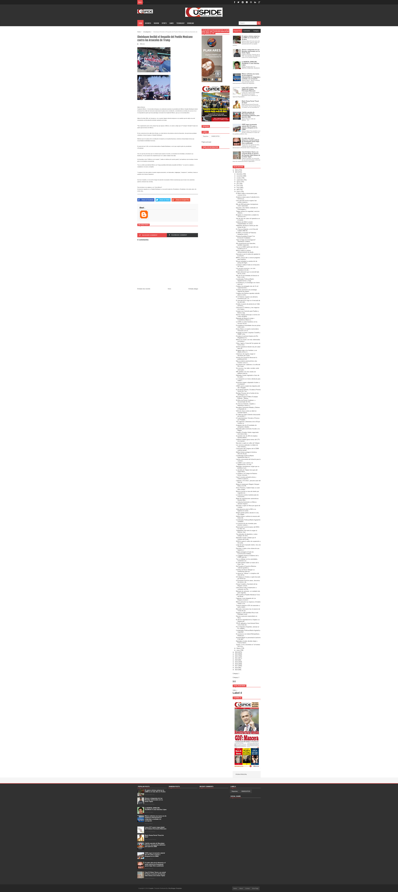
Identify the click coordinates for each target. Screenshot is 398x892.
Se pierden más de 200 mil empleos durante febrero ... (247, 436)
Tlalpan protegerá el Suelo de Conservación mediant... (245, 552)
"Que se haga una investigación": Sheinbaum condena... (246, 240)
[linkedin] (255, 2)
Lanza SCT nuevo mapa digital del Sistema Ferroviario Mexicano (155, 828)
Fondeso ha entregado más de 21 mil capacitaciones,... (247, 287)
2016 (236, 667)
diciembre (239, 174)
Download (190, 23)
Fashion (156, 23)
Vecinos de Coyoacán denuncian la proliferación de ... (246, 358)
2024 (236, 652)
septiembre (240, 180)
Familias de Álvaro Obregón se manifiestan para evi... (245, 570)
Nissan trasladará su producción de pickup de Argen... (246, 262)
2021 (236, 658)
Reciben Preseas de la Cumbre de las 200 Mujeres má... (247, 394)
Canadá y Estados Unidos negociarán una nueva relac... (247, 433)
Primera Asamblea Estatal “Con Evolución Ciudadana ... (245, 237)
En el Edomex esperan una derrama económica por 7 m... (247, 297)
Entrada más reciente (143, 289)
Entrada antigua (193, 289)
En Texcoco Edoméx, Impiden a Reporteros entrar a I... (245, 404)
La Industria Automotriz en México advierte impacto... (246, 502)
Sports (164, 23)
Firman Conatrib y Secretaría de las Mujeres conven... (246, 584)
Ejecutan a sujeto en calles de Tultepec (248, 443)
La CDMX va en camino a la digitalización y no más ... (244, 463)
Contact (247, 888)
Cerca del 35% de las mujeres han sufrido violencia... (246, 201)
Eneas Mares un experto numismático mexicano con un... (247, 329)
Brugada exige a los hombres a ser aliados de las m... (246, 351)
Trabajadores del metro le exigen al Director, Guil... (246, 531)
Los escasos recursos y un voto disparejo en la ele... (245, 269)
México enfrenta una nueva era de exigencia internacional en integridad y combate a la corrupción (155, 818)
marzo (238, 191)
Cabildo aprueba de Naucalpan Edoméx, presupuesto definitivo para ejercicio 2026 (155, 845)
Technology (180, 23)
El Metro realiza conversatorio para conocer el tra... (246, 194)
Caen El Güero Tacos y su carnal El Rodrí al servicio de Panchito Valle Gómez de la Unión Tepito (155, 874)
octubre (239, 178)
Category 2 (236, 677)
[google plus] (259, 2)
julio (238, 183)
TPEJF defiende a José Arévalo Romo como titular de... (247, 624)
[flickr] (247, 2)
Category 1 (236, 673)
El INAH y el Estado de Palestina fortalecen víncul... (246, 233)
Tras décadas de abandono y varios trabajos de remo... (246, 535)
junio (238, 185)
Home (140, 23)
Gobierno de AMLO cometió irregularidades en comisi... (245, 222)
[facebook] (234, 2)
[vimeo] (242, 2)
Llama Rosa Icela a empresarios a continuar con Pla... (246, 588)
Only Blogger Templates (175, 888)
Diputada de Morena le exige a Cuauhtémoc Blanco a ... (245, 319)
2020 (236, 660)
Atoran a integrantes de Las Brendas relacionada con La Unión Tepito (154, 799)
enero (238, 650)
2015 (236, 669)
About (241, 888)
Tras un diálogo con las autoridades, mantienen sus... (247, 560)
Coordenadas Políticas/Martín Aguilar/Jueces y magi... (245, 279)
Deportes (205, 136)
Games (171, 23)
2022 (236, 656)
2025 (236, 172)
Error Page (255, 888)
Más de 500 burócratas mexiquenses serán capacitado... (247, 205)
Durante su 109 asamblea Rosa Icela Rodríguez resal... (247, 613)
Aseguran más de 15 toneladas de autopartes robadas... (246, 426)
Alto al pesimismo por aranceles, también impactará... (246, 244)
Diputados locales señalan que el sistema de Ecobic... (246, 538)
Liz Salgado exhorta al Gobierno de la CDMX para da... (247, 556)
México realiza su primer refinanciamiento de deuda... (245, 251)
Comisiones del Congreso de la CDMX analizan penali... (247, 449)
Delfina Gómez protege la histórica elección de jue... (246, 453)
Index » (235, 690)
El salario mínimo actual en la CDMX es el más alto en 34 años (155, 791)
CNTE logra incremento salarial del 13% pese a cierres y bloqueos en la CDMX (155, 854)
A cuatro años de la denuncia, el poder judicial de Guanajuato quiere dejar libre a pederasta (155, 864)
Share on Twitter (165, 200)
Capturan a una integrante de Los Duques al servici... (246, 599)
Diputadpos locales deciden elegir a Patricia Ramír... (246, 642)
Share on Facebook (147, 200)
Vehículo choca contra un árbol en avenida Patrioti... (246, 411)
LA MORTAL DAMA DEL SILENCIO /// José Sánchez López (156, 808)
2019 (236, 662)
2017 (236, 666)
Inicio (169, 289)
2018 (236, 664)
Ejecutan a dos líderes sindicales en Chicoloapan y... (247, 208)
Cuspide (151, 888)
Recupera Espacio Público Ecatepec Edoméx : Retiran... (247, 397)
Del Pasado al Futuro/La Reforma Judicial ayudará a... (246, 567)
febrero (239, 648)
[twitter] (238, 2)
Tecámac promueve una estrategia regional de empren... (246, 290)
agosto (239, 182)
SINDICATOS (215, 136)
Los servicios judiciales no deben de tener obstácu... (247, 445)
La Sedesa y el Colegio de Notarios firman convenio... (246, 474)
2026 (236, 170)
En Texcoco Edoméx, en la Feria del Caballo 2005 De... (247, 230)
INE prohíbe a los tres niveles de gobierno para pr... (246, 372)
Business (148, 23)
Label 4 (237, 692)
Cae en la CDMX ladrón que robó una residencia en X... (247, 247)
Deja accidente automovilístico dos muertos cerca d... (246, 361)
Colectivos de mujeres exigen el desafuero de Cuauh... (245, 354)
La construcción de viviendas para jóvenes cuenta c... (246, 524)
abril (238, 189)
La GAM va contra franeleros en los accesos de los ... (246, 322)
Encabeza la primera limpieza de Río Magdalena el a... (247, 337)
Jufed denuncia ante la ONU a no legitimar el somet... (246, 510)
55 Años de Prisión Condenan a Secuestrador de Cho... (245, 401)
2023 (236, 654)
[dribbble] (251, 2)
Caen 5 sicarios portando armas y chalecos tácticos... (246, 478)
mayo (238, 187)
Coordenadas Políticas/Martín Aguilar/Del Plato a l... (245, 456)
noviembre (240, 176)
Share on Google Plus (182, 200)
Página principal (206, 142)
